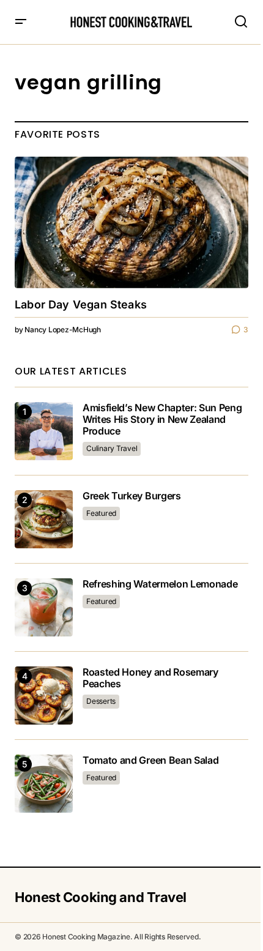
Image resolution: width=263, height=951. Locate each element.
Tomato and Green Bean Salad (150, 760)
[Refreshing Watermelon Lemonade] (44, 607)
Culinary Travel (111, 448)
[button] (20, 22)
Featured (101, 513)
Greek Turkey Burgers (132, 496)
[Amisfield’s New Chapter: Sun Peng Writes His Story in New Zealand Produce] (44, 431)
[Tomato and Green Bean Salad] (44, 784)
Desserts (101, 701)
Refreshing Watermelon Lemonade (160, 584)
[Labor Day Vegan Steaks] (131, 222)
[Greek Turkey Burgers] (44, 519)
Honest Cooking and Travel (101, 897)
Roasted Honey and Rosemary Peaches (150, 678)
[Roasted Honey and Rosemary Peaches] (44, 695)
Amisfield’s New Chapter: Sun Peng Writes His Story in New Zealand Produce (162, 419)
